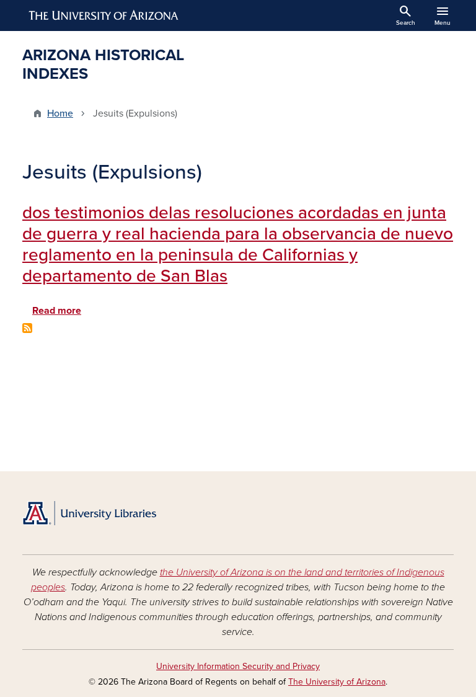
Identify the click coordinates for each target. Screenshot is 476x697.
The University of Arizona (337, 682)
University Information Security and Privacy (238, 666)
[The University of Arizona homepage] (104, 15)
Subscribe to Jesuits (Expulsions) (27, 328)
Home (60, 113)
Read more (56, 310)
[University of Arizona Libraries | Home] (89, 513)
